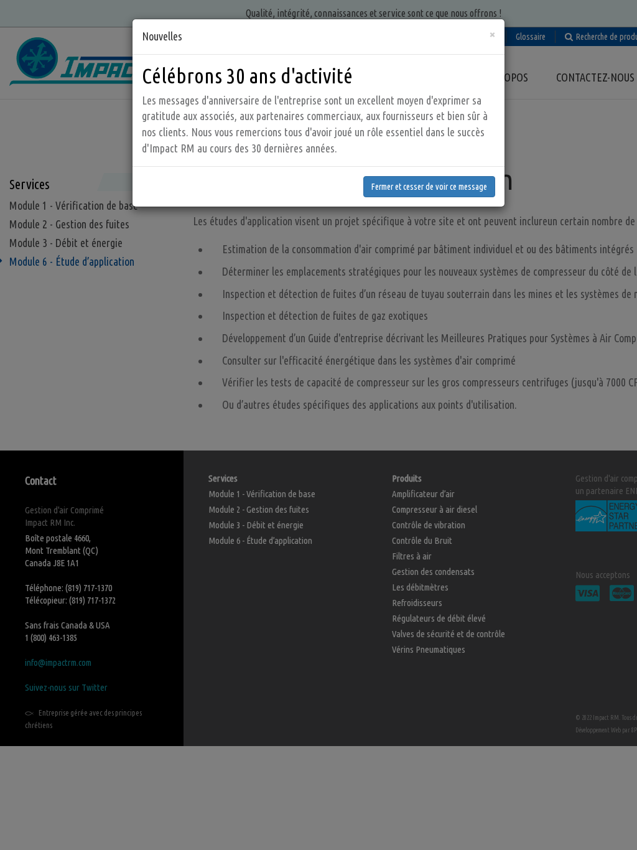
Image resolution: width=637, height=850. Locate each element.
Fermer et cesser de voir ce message (429, 187)
